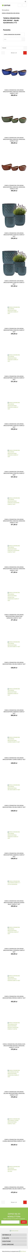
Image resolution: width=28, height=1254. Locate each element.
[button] (14, 1235)
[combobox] (14, 39)
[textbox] (12, 39)
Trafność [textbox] (4, 48)
